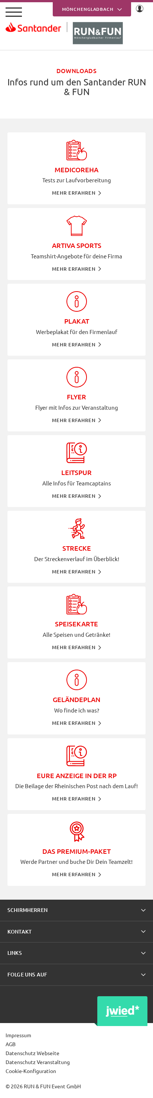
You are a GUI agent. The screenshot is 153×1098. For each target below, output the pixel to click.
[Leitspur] (76, 471)
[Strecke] (76, 547)
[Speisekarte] (76, 622)
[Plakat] (76, 320)
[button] (76, 910)
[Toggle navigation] (14, 12)
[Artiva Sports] (76, 244)
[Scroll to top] (138, 1083)
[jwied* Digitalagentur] (122, 1011)
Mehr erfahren (74, 192)
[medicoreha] (76, 168)
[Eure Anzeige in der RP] (76, 774)
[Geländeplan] (76, 698)
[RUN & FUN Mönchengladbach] (76, 33)
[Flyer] (76, 395)
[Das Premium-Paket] (76, 850)
